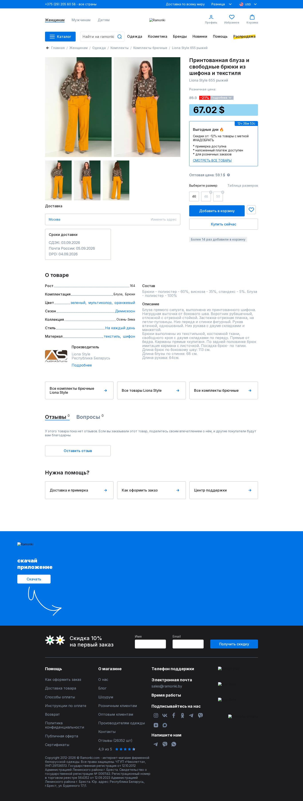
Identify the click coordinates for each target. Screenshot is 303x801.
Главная (58, 48)
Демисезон (125, 311)
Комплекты (119, 48)
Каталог (64, 36)
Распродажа (244, 36)
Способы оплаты (60, 697)
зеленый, (79, 303)
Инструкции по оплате (65, 706)
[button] (251, 209)
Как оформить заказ (139, 490)
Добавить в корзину (217, 211)
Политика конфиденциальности (64, 725)
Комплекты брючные (150, 48)
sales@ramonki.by (167, 686)
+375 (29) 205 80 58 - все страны (70, 4)
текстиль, (112, 336)
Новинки (200, 36)
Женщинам (55, 20)
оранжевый (124, 303)
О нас (103, 680)
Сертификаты (57, 745)
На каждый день (120, 328)
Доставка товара (60, 688)
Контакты (107, 732)
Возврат (52, 714)
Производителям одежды (121, 723)
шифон (129, 336)
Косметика (157, 36)
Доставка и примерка (69, 490)
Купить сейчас (223, 224)
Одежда (134, 36)
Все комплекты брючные (216, 390)
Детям (104, 20)
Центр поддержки (210, 490)
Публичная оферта (61, 736)
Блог (102, 688)
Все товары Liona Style (142, 390)
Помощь (220, 36)
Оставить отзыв (78, 450)
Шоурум (105, 697)
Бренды (180, 36)
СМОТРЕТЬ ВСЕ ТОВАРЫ (212, 160)
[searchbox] (102, 36)
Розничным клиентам (117, 706)
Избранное (231, 22)
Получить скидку (234, 644)
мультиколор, (100, 303)
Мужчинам (81, 20)
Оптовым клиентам (115, 714)
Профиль (211, 22)
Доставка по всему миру (185, 4)
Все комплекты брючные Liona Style (72, 390)
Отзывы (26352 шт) (115, 740)
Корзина (252, 22)
